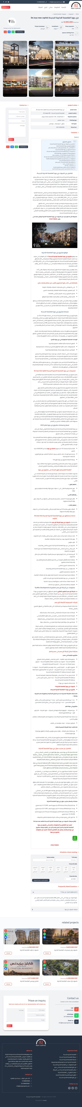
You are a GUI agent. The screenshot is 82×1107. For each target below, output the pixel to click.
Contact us (6, 7)
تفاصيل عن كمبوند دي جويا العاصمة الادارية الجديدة (62, 144)
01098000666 (19, 32)
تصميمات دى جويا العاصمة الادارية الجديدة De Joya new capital (60, 151)
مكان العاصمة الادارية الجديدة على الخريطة (64, 1070)
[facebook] (3, 2)
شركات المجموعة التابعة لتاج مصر (66, 160)
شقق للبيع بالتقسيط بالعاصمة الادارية (66, 1075)
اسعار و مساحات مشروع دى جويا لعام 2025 (64, 153)
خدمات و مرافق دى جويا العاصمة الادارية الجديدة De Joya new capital (59, 157)
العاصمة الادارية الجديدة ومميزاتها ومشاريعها (63, 1062)
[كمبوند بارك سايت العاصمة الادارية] (60, 975)
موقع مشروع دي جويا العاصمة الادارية (65, 146)
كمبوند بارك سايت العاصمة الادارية (67, 981)
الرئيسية (64, 7)
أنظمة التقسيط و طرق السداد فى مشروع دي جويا (63, 155)
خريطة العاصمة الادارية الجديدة (67, 1057)
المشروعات (57, 7)
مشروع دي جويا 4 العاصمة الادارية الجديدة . (62, 689)
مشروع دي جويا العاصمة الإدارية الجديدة (60, 256)
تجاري (45, 7)
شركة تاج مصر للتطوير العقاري (66, 591)
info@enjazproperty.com (66, 1021)
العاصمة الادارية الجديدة (69, 1054)
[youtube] (8, 2)
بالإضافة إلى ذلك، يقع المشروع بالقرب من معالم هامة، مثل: (61, 148)
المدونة (40, 7)
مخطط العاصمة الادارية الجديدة (67, 1059)
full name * (74, 857)
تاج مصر (43, 28)
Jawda (45, 1100)
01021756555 (53, 219)
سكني (50, 7)
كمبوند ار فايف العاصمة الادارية (29, 950)
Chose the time (73, 876)
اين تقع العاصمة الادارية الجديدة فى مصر (65, 1067)
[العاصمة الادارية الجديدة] (41, 1045)
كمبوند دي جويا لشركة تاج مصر (61, 522)
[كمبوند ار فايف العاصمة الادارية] (21, 944)
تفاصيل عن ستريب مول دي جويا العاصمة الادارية (63, 167)
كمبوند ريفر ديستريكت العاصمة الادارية (65, 950)
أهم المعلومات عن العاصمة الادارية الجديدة (64, 1065)
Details (47, 953)
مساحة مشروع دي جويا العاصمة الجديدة (65, 150)
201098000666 (68, 1015)
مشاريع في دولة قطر (69, 165)
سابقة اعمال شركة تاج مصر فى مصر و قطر (64, 162)
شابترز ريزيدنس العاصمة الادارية (29, 981)
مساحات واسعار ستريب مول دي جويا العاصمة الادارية (62, 169)
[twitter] (6, 2)
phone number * (50, 857)
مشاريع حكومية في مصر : (68, 164)
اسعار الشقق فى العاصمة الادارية (67, 1072)
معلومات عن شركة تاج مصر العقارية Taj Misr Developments (60, 159)
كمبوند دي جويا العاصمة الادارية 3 (65, 686)
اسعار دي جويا (51, 448)
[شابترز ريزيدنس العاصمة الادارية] (21, 975)
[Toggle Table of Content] (74, 141)
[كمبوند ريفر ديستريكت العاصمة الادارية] (60, 944)
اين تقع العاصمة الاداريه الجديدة (67, 1077)
